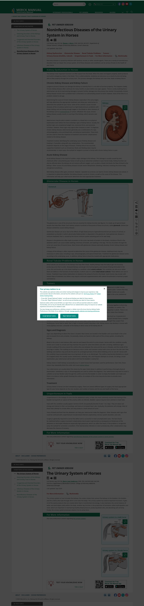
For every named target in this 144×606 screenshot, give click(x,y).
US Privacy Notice (89, 293)
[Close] (104, 288)
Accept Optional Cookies (49, 315)
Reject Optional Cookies (69, 315)
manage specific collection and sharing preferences (84, 310)
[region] (72, 303)
